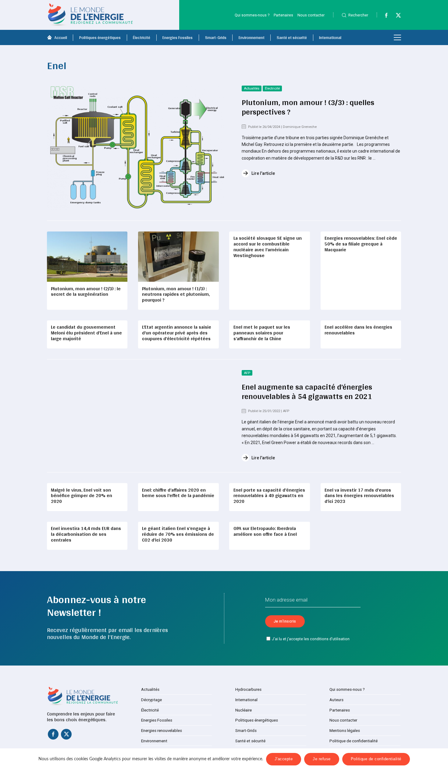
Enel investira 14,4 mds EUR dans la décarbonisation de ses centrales (86, 534)
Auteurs (336, 700)
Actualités (251, 88)
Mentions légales (344, 730)
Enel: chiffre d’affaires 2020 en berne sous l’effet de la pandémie (178, 493)
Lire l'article (263, 173)
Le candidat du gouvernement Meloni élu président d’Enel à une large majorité (86, 333)
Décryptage (151, 700)
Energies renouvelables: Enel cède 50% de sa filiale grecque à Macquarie (361, 244)
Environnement (252, 37)
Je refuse (322, 759)
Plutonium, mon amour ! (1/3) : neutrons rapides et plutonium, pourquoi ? (176, 294)
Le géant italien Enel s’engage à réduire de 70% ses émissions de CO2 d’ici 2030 (178, 534)
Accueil (60, 37)
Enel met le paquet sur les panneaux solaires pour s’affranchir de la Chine (261, 333)
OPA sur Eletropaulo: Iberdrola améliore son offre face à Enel (265, 531)
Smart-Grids (215, 37)
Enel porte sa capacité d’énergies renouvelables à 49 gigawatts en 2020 (269, 496)
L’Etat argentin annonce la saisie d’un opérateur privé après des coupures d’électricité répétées (176, 333)
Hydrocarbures (248, 689)
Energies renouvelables (161, 730)
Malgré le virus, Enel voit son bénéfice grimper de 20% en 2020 (81, 496)
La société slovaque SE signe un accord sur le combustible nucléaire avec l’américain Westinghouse (267, 247)
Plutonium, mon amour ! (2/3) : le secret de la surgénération (86, 291)
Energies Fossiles (177, 37)
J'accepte (284, 759)
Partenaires (283, 15)
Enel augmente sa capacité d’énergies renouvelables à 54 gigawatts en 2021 (307, 392)
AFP (247, 373)
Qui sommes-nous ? (252, 15)
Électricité (141, 37)
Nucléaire (243, 710)
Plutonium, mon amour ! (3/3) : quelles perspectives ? (308, 107)
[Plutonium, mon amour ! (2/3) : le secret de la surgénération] (87, 256)
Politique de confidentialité (353, 741)
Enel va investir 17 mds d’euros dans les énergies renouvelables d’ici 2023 (359, 496)
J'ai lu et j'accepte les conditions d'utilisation (311, 639)
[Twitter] (395, 16)
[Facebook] (383, 16)
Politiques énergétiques (100, 37)
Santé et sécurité (292, 37)
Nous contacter (311, 15)
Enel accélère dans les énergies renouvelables (358, 330)
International (330, 37)
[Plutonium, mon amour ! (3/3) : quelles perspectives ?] (135, 148)
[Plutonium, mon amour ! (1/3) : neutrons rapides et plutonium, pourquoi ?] (178, 256)
